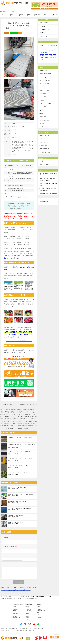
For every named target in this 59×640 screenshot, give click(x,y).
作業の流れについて (44, 139)
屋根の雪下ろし (45, 120)
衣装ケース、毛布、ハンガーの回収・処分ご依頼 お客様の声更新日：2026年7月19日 (20, 495)
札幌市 (20, 32)
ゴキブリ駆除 (43, 97)
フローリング (43, 50)
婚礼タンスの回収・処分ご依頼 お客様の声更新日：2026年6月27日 (17, 502)
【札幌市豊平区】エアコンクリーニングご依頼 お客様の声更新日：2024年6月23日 (20, 459)
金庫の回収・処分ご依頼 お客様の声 (48, 193)
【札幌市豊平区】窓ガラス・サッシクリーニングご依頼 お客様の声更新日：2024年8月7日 (21, 446)
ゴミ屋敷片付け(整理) (45, 29)
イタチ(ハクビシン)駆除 (45, 103)
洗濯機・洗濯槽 (43, 57)
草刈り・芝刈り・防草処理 (46, 73)
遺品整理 (42, 32)
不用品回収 (42, 26)
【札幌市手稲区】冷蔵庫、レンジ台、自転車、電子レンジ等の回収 (10, 404)
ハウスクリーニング (46, 45)
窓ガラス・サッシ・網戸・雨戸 (49, 55)
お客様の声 (21, 15)
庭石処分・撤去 (43, 70)
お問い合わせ (54, 15)
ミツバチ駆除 (45, 87)
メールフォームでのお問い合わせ (45, 8)
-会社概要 (38, 606)
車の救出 (44, 126)
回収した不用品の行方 (45, 148)
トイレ (50, 54)
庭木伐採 (42, 110)
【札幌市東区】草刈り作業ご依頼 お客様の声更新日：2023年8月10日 (17, 473)
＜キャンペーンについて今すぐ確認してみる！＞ (19, 341)
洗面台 (46, 54)
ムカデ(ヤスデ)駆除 (44, 90)
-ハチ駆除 (27, 614)
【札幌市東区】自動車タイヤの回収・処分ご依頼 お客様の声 (28, 404)
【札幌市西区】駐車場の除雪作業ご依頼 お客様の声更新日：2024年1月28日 (19, 466)
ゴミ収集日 (42, 161)
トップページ (15, 606)
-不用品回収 (27, 606)
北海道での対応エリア (45, 135)
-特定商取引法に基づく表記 (41, 610)
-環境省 (38, 614)
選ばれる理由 (12, 15)
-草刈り (26, 619)
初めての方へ (3, 15)
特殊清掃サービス (44, 36)
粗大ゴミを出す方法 (44, 164)
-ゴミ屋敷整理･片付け (29, 609)
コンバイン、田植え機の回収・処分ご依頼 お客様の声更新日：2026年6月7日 (19, 509)
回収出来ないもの (46, 152)
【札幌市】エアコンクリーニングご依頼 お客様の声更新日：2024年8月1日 (19, 452)
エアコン (49, 50)
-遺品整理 (27, 607)
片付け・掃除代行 (44, 22)
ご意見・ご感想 (37, 15)
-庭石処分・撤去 (28, 610)
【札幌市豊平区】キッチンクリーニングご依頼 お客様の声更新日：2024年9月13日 (20, 438)
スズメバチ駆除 (45, 83)
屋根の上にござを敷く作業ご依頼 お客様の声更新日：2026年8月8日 (17, 488)
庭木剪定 (42, 113)
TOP (26, 596)
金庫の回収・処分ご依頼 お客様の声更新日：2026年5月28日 (15, 516)
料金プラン (46, 15)
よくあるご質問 (43, 145)
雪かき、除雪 (43, 116)
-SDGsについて (39, 616)
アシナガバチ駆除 (46, 80)
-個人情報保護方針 (40, 609)
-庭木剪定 (27, 617)
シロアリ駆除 (43, 93)
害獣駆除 (42, 100)
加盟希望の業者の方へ (45, 201)
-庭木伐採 (27, 616)
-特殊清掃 (27, 613)
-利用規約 (38, 607)
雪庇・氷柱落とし (46, 123)
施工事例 (28, 15)
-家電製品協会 (39, 617)
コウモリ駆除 (43, 106)
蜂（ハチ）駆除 (43, 77)
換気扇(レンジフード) (48, 52)
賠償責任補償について (16, 617)
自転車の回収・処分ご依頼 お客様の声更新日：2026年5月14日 (16, 523)
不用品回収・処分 (13, 32)
